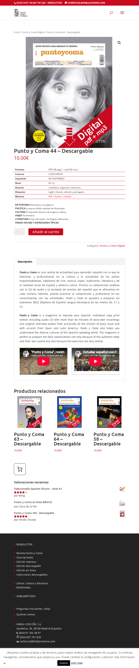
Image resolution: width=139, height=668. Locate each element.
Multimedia (23, 587)
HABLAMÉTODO (25, 596)
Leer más (77, 663)
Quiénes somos (25, 614)
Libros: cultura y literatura (32, 583)
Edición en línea (26, 570)
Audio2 (67, 196)
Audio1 (58, 196)
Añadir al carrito (45, 231)
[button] (119, 42)
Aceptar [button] (64, 663)
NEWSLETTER (55, 2)
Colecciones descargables (32, 574)
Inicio (17, 32)
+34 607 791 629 (36, 2)
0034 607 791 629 (30, 637)
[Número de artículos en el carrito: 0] (20, 469)
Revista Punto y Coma (29, 553)
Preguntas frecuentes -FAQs (33, 608)
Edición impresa (26, 561)
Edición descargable (28, 566)
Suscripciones (24, 557)
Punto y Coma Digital (33, 32)
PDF (50, 196)
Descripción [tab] (25, 261)
